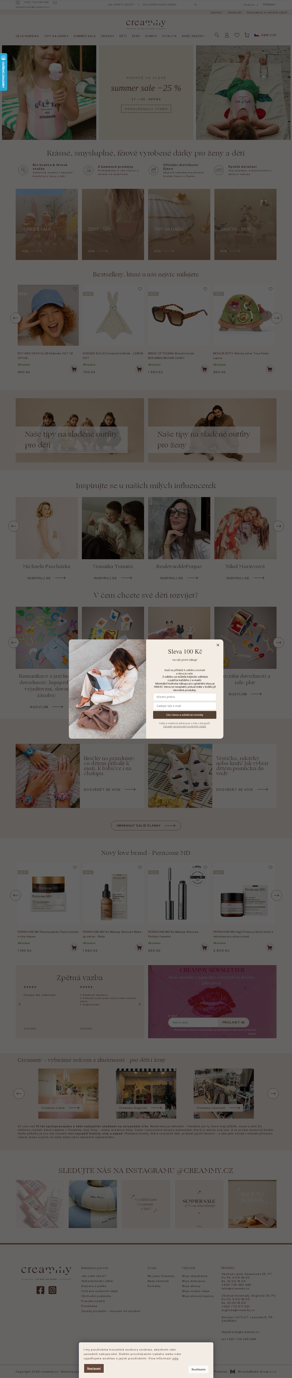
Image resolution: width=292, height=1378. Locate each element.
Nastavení (94, 1368)
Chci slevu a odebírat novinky (184, 715)
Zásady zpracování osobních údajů (184, 726)
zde (175, 1358)
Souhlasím (198, 1369)
